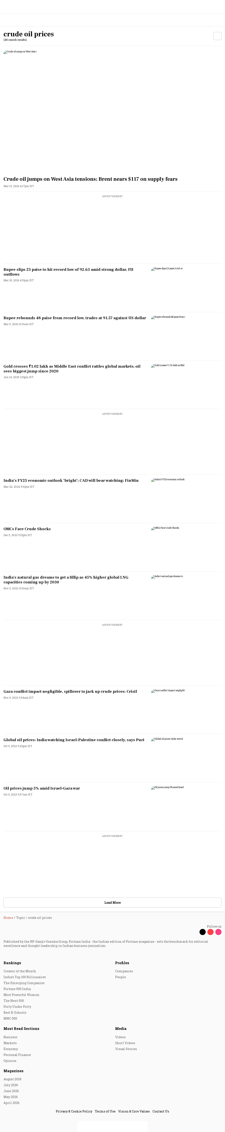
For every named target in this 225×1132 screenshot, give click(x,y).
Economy (11, 1049)
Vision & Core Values (134, 1111)
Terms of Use (105, 1111)
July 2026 (11, 1085)
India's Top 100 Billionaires (25, 977)
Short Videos (125, 1043)
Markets (10, 1043)
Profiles (122, 962)
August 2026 (13, 1079)
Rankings (12, 962)
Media (121, 1028)
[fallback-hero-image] (112, 111)
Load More (112, 902)
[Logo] (14, 20)
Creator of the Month (20, 971)
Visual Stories (126, 1049)
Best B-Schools (15, 1012)
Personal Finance (17, 1055)
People (120, 977)
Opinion (10, 1061)
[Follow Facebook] (195, 932)
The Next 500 (14, 1001)
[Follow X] (203, 932)
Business (10, 1037)
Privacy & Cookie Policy (74, 1111)
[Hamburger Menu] (218, 20)
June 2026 (11, 1091)
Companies (124, 971)
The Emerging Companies (24, 983)
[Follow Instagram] (218, 932)
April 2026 (12, 1103)
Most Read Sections (21, 1028)
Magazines (14, 1070)
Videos (120, 1037)
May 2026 (11, 1097)
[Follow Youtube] (210, 932)
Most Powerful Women (21, 995)
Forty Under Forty (17, 1006)
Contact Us (160, 1111)
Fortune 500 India (17, 989)
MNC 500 (10, 1018)
